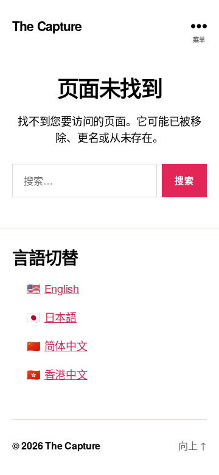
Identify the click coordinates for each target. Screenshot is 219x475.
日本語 (60, 317)
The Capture (47, 25)
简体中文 (66, 345)
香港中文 (66, 374)
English (61, 288)
